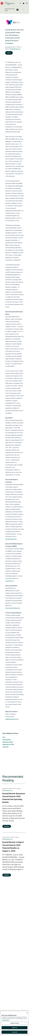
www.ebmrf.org (9, 581)
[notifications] (23, 3)
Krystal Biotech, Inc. (15, 49)
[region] (14, 1023)
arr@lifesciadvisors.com (11, 719)
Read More (6, 826)
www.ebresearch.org (10, 539)
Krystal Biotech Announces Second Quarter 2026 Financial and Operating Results (13, 797)
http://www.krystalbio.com (12, 608)
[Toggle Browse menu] (23, 10)
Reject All (14, 1027)
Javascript (5, 747)
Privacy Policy (5, 1020)
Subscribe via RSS (7, 742)
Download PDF (6, 739)
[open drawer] (26, 3)
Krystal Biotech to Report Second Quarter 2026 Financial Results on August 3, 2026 (13, 846)
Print (3, 737)
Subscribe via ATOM (8, 744)
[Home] (8, 3)
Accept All (14, 1032)
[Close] (27, 1013)
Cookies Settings (14, 1023)
